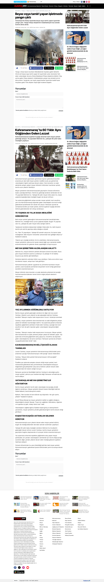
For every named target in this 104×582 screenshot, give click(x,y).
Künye (74, 1)
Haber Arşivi (81, 524)
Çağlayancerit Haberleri (58, 527)
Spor (41, 535)
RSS (16, 580)
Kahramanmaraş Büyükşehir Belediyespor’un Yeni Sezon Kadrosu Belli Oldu (82, 60)
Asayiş (23, 10)
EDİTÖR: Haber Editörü (34, 27)
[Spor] (77, 158)
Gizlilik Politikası (81, 520)
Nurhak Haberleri (56, 535)
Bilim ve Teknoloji (44, 527)
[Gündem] (77, 38)
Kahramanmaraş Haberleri (28, 127)
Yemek (41, 541)
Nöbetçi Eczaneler (69, 535)
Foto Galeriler (68, 522)
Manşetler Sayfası (69, 524)
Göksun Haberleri (56, 533)
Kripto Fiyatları (68, 533)
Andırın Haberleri (56, 524)
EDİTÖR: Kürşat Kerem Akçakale (37, 143)
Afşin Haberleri (56, 522)
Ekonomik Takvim (82, 527)
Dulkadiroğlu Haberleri (57, 541)
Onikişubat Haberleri (57, 544)
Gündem (42, 518)
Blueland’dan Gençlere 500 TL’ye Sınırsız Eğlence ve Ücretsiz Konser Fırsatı (82, 186)
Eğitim (41, 533)
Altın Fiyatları (68, 531)
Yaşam (41, 546)
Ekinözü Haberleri (56, 529)
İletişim (78, 1)
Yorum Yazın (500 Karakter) (22, 97)
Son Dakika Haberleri (83, 529)
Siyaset (41, 529)
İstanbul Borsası (68, 527)
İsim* (16, 91)
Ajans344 (17, 10)
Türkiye (41, 539)
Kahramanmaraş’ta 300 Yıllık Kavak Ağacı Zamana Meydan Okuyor (83, 68)
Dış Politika (42, 550)
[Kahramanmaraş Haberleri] (77, 16)
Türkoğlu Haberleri (56, 539)
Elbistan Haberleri (56, 531)
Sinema (41, 544)
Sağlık (41, 531)
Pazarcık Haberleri (56, 537)
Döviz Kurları (68, 529)
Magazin (42, 524)
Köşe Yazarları (68, 520)
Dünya (41, 522)
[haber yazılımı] (86, 580)
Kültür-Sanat (43, 548)
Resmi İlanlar (68, 518)
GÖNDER (61, 111)
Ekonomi (42, 520)
